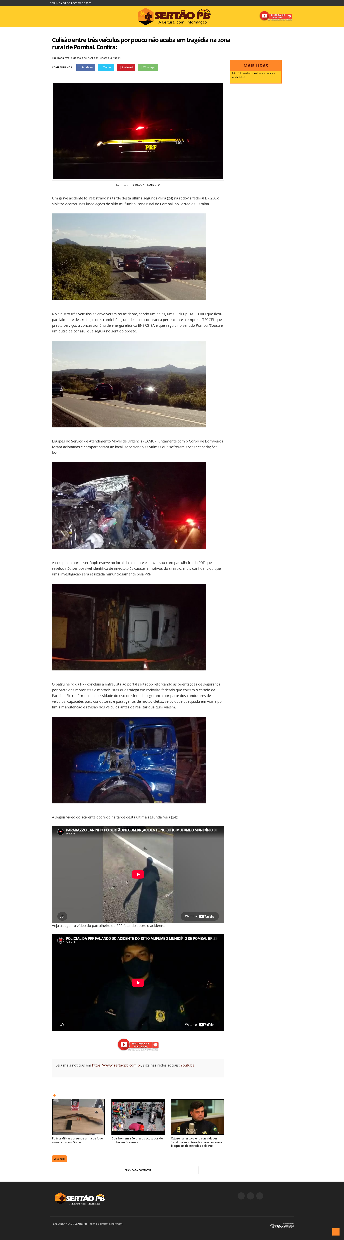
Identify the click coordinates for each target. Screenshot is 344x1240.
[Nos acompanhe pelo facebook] (241, 1195)
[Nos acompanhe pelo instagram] (250, 1195)
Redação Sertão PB (110, 57)
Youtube (187, 1065)
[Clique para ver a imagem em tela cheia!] (138, 178)
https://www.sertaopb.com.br (116, 1065)
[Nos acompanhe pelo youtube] (259, 1195)
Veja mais (59, 1158)
